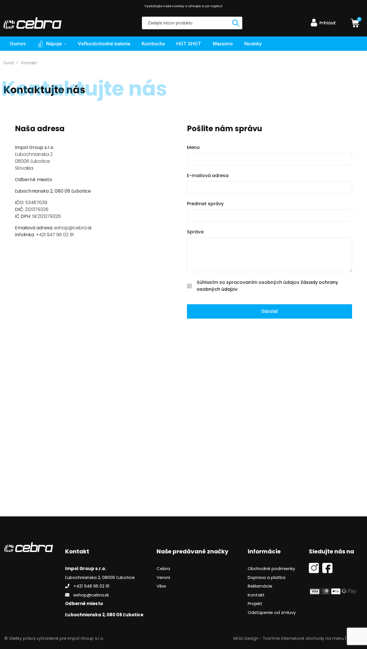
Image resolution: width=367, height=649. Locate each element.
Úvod (8, 63)
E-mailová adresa (208, 175)
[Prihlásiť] (315, 26)
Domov (18, 44)
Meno (193, 147)
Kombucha (153, 44)
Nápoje (54, 44)
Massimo (223, 44)
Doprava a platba (266, 577)
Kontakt (29, 63)
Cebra (163, 568)
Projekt (255, 603)
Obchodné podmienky (271, 568)
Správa (195, 231)
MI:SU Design (246, 638)
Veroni (163, 577)
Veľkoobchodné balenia (104, 44)
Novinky (252, 44)
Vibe (161, 586)
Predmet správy (205, 203)
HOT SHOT (188, 44)
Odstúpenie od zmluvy (272, 612)
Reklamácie (260, 586)
